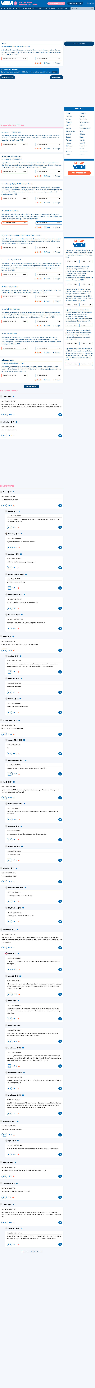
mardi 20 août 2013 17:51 (8, 401)
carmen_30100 (8, 720)
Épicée (18, 8)
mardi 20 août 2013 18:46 (14, 981)
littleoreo (6, 1162)
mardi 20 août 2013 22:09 (14, 851)
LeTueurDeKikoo (14, 574)
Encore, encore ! (31, 386)
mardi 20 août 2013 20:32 (14, 559)
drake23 (11, 976)
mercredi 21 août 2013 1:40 (14, 1233)
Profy (5, 636)
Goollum (11, 656)
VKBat (10, 1001)
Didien (5, 397)
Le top (39, 8)
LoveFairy (11, 534)
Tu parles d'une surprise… (11, 156)
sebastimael (7, 1121)
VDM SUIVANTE (56, 77)
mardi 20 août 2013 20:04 (14, 1030)
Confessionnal (49, 8)
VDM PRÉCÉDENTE (7, 77)
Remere (11, 699)
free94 (10, 511)
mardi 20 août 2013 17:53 (14, 516)
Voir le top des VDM (79, 173)
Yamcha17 (11, 1228)
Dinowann (11, 615)
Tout (3, 8)
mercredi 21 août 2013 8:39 (14, 599)
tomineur (11, 554)
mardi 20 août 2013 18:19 (14, 831)
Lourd (3, 43)
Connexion (90, 3)
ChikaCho (11, 826)
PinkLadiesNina (13, 804)
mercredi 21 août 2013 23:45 (15, 619)
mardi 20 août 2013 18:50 (14, 1005)
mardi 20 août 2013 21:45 (14, 1052)
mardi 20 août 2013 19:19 (14, 892)
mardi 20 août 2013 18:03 (14, 958)
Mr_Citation (12, 908)
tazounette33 (13, 1073)
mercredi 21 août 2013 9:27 (14, 1077)
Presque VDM (62, 8)
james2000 (12, 846)
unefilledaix (7, 930)
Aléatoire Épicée (29, 8)
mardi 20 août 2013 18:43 (14, 703)
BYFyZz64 (11, 678)
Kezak (5, 782)
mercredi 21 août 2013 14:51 (14, 1145)
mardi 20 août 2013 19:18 (14, 765)
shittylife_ (6, 422)
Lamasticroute (13, 594)
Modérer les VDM (75, 3)
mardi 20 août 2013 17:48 (8, 496)
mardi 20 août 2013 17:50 (8, 426)
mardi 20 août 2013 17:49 (8, 725)
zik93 (10, 954)
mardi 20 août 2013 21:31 (13, 579)
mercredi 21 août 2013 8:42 (14, 912)
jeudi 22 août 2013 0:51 (13, 1100)
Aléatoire (10, 8)
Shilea (5, 492)
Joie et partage (7, 360)
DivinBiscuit (7, 1183)
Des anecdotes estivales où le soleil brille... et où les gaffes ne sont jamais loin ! (28, 71)
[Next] (41, 1252)
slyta (10, 1141)
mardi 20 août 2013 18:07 (14, 538)
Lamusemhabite (13, 760)
